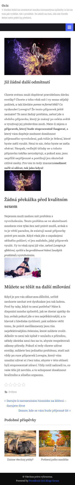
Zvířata (13, 391)
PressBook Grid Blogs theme (44, 480)
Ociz (5, 5)
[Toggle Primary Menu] (69, 27)
